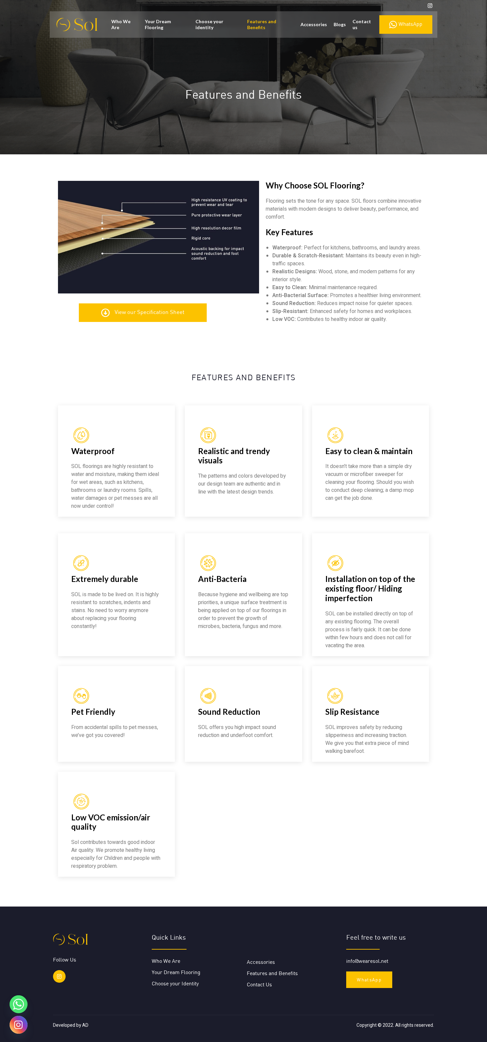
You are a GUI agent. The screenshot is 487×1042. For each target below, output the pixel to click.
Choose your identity (209, 24)
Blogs (340, 24)
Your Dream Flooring (158, 24)
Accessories (313, 24)
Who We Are (121, 24)
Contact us (361, 24)
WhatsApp (410, 24)
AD (85, 1025)
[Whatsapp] (18, 1004)
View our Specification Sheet (150, 311)
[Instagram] (59, 976)
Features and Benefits (261, 24)
